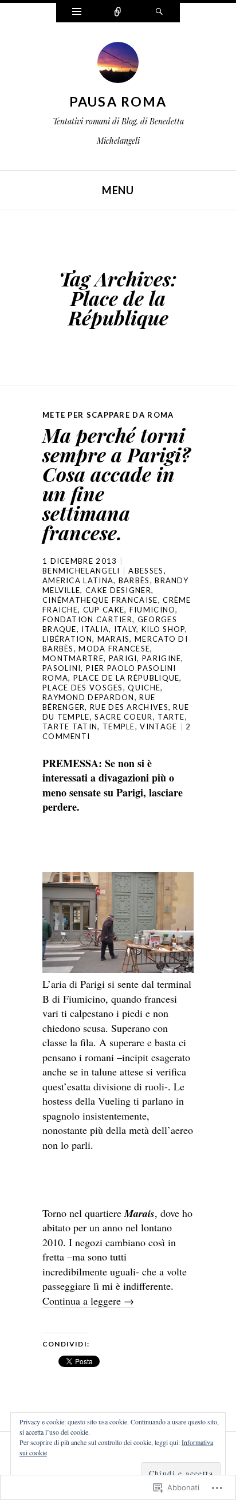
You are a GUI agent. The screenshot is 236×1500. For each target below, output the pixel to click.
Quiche (144, 687)
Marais (113, 638)
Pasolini (61, 668)
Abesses (145, 570)
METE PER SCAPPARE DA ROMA (108, 414)
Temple (119, 726)
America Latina (77, 580)
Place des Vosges (82, 687)
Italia (95, 629)
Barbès (134, 580)
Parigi (123, 658)
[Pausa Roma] (118, 65)
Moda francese (114, 648)
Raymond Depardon (88, 697)
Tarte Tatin (69, 726)
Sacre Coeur (123, 716)
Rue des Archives (129, 707)
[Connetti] (118, 12)
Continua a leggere (88, 1300)
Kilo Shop (163, 629)
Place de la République (126, 677)
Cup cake (103, 609)
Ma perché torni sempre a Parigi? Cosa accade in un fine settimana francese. (116, 483)
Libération (67, 638)
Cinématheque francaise (100, 599)
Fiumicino (152, 609)
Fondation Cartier (87, 619)
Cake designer (118, 590)
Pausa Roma (118, 101)
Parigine (161, 658)
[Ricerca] (159, 12)
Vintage (158, 726)
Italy (125, 629)
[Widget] (76, 12)
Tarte (171, 716)
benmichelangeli (81, 570)
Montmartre (73, 658)
